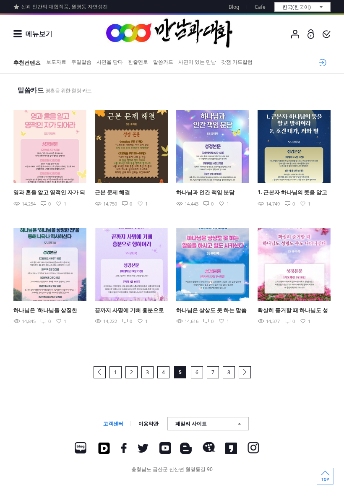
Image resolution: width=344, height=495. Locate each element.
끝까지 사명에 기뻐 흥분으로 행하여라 (129, 310)
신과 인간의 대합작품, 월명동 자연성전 (64, 6)
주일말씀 (81, 61)
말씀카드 (163, 61)
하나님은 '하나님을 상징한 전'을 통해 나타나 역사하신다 (48, 310)
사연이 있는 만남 (197, 61)
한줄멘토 (138, 61)
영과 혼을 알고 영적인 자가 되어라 (49, 192)
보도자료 (56, 61)
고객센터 (113, 423)
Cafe (260, 6)
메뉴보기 (39, 33)
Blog (234, 6)
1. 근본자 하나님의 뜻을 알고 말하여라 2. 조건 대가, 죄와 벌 (294, 192)
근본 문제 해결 (112, 192)
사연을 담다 (109, 61)
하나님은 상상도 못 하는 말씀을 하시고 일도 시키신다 (211, 310)
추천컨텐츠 (27, 62)
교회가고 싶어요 (321, 62)
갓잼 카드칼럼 (237, 61)
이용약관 (148, 423)
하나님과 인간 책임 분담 (205, 192)
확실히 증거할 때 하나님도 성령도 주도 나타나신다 (293, 310)
